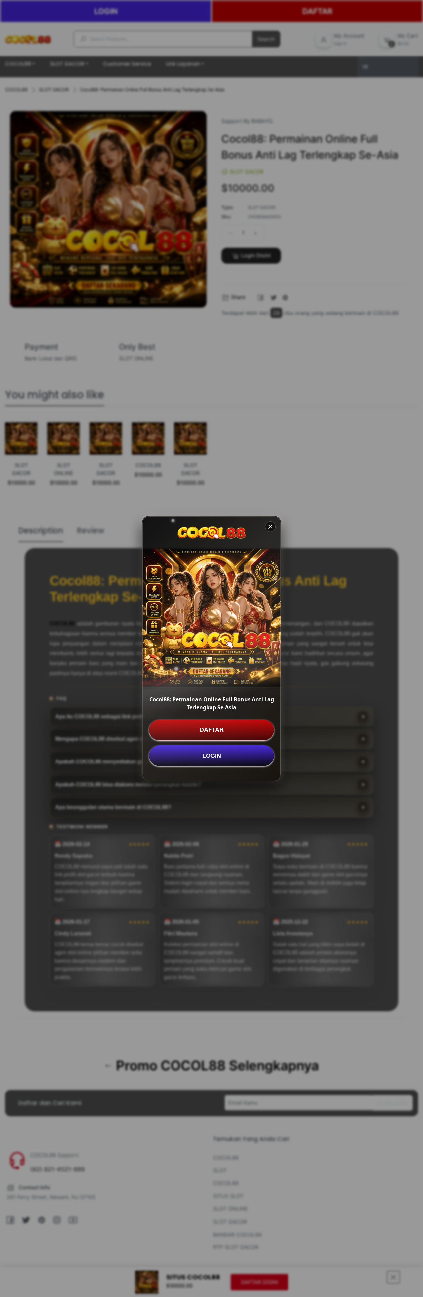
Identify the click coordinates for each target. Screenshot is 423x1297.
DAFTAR (212, 729)
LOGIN (211, 755)
